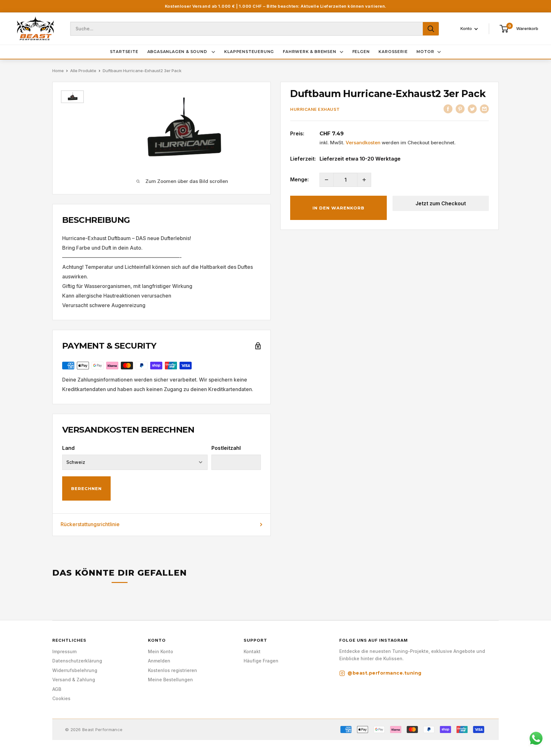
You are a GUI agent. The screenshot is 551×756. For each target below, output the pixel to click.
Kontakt (252, 651)
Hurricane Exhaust (315, 109)
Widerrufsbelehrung (74, 670)
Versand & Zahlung (73, 679)
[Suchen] (431, 28)
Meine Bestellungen (170, 679)
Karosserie (393, 51)
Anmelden (159, 660)
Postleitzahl (226, 448)
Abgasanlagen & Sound (178, 51)
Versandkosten (363, 143)
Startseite (124, 51)
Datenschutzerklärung (77, 660)
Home (58, 70)
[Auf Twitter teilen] (472, 108)
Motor (425, 51)
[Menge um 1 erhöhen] (364, 179)
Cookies (61, 698)
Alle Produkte (83, 70)
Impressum (64, 651)
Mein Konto (160, 651)
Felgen (361, 51)
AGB (56, 689)
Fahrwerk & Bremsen (309, 51)
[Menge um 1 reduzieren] (326, 179)
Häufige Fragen (261, 660)
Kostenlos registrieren (172, 670)
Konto (466, 28)
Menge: (299, 179)
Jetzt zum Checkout (440, 203)
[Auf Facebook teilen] (448, 108)
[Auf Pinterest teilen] (460, 108)
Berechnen (86, 488)
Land (68, 448)
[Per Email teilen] (484, 108)
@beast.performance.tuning (385, 673)
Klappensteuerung (249, 51)
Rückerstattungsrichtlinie (90, 524)
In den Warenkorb (338, 207)
